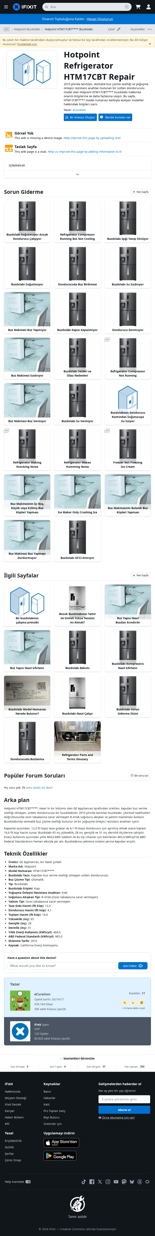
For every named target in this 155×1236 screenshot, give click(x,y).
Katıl (47, 1104)
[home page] (25, 6)
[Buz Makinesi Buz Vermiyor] (27, 400)
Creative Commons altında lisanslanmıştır (88, 1229)
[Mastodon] (124, 1181)
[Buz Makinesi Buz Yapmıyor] (27, 309)
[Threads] (139, 1181)
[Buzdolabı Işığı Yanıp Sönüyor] (128, 218)
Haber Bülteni (14, 1117)
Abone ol (124, 1110)
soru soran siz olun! (39, 787)
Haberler (50, 1098)
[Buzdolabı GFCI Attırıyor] (77, 537)
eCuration (79, 110)
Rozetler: (137, 993)
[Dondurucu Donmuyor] (128, 309)
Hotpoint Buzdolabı (27, 29)
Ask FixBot (130, 966)
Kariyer (10, 1111)
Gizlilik (9, 1147)
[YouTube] (116, 1181)
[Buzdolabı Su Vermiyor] (77, 400)
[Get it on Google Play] (60, 1156)
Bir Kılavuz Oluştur (82, 117)
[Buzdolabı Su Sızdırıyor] (128, 263)
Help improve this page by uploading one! (92, 138)
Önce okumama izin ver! (118, 1117)
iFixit (37, 1024)
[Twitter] (99, 1181)
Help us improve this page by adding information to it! (85, 151)
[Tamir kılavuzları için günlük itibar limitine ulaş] (141, 1002)
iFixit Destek (13, 1104)
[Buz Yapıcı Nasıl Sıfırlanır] (27, 647)
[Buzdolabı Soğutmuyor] (27, 263)
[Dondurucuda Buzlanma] (27, 738)
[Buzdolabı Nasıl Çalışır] (77, 693)
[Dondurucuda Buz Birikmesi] (77, 263)
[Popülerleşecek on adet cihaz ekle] (133, 1002)
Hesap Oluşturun (100, 19)
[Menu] (6, 6)
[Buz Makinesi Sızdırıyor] (27, 355)
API (7, 1124)
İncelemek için (27, 44)
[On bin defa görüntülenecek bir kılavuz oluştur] (124, 1002)
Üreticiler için (53, 1124)
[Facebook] (91, 1181)
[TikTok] (83, 1181)
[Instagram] (108, 1181)
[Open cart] (138, 7)
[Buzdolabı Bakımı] (77, 647)
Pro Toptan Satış (54, 1111)
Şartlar (9, 1154)
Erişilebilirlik (13, 1141)
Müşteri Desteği (15, 1098)
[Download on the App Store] (61, 1143)
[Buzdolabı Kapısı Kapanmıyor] (77, 309)
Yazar (15, 984)
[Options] (6, 29)
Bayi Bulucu (52, 1117)
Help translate (14, 1182)
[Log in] (149, 7)
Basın (47, 1091)
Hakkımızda (12, 1091)
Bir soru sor (141, 775)
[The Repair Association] (147, 1181)
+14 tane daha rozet (133, 1008)
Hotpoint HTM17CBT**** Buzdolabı (69, 29)
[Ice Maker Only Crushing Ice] (77, 491)
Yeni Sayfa (142, 192)
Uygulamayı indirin (59, 1133)
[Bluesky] (132, 1182)
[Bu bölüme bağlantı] (2, 801)
